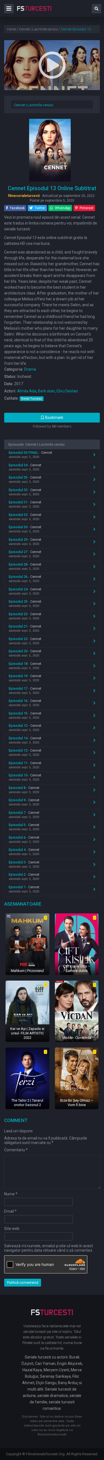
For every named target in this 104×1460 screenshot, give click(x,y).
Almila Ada (26, 391)
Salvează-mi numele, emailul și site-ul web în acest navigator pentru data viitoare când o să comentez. (48, 1248)
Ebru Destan (67, 391)
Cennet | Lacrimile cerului (33, 105)
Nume (10, 1194)
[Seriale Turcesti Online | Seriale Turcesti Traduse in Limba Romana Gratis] (34, 12)
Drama (30, 369)
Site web (11, 1228)
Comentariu (16, 1150)
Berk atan (46, 391)
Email (10, 1211)
